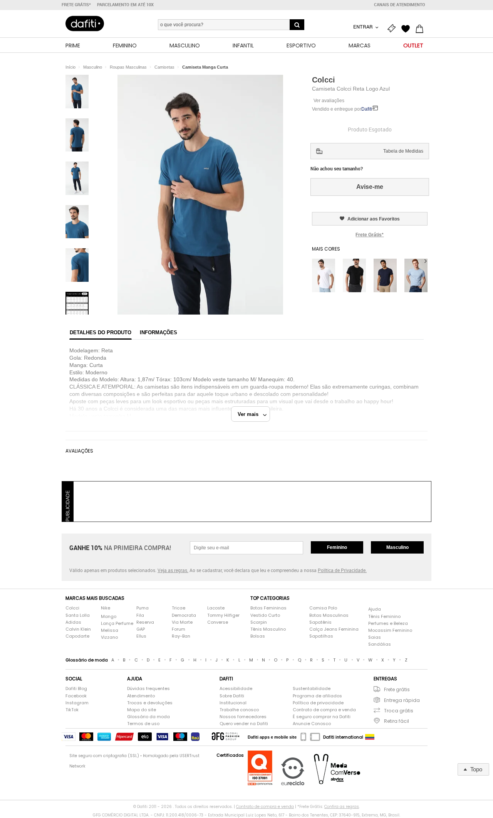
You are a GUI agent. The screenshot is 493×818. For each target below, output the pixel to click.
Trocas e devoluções (150, 703)
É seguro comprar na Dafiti (321, 717)
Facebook (76, 696)
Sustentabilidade (311, 689)
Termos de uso (143, 724)
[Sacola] (421, 28)
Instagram (77, 703)
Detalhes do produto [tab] (100, 332)
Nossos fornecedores (243, 717)
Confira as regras (341, 807)
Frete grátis (397, 689)
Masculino (397, 547)
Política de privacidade (318, 703)
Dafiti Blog (76, 689)
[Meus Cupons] (393, 28)
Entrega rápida (402, 700)
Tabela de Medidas (403, 151)
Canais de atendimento (399, 4)
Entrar (363, 26)
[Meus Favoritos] (407, 28)
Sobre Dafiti (232, 696)
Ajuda (374, 609)
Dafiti (366, 109)
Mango (108, 616)
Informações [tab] (158, 332)
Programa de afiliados (317, 696)
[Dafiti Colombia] (369, 737)
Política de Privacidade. (342, 570)
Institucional (233, 703)
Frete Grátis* (369, 234)
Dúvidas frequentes (148, 689)
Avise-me (369, 186)
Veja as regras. (173, 570)
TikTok (72, 710)
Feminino (337, 547)
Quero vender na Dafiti (244, 724)
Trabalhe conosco (239, 710)
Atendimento (141, 696)
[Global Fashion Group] (225, 736)
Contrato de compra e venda (324, 710)
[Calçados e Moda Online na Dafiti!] (84, 23)
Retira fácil (396, 721)
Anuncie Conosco (312, 724)
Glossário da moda (148, 717)
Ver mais (250, 414)
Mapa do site (141, 710)
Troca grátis (398, 710)
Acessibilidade (236, 689)
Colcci (323, 80)
